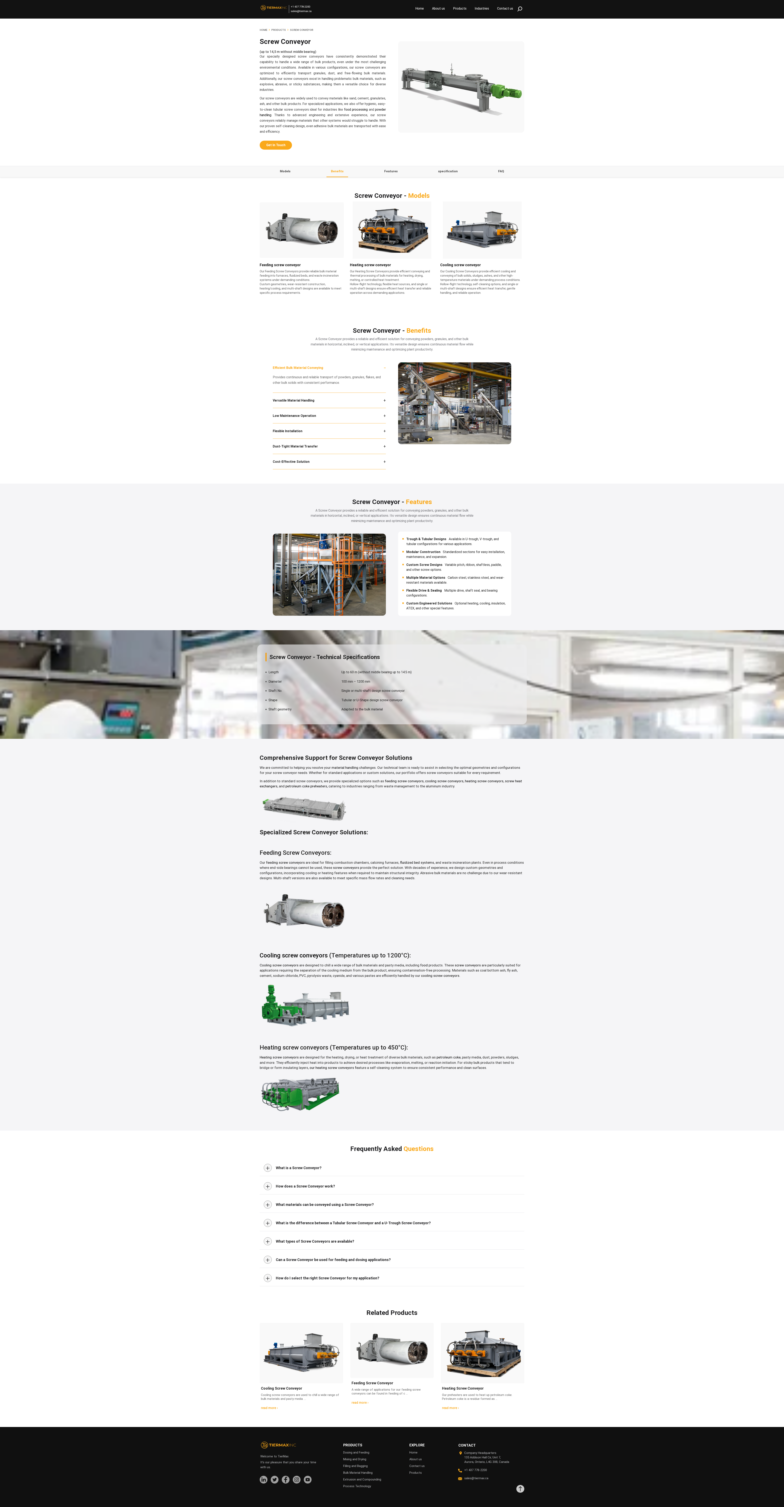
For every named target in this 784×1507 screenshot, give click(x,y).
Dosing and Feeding (356, 1452)
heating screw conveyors (484, 781)
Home (419, 8)
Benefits (337, 171)
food (424, 965)
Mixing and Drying (354, 1459)
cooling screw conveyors (444, 781)
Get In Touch (275, 145)
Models (285, 171)
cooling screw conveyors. (440, 976)
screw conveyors (346, 868)
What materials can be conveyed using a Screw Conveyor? (320, 1205)
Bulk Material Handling (358, 1473)
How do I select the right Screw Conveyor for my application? (322, 1278)
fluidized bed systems (417, 862)
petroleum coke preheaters (306, 786)
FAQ (501, 171)
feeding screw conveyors (404, 781)
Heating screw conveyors (279, 1057)
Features (391, 171)
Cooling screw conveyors (279, 965)
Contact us (505, 8)
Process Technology (357, 1486)
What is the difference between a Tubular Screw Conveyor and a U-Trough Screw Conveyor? (348, 1223)
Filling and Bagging (355, 1466)
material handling (345, 768)
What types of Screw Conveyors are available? (310, 1241)
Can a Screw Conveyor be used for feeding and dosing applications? (328, 1260)
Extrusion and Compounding (362, 1479)
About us (438, 8)
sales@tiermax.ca (301, 11)
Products (460, 8)
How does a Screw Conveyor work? (300, 1186)
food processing (356, 109)
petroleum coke (449, 1057)
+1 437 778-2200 (300, 6)
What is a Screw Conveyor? (294, 1168)
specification (448, 171)
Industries (482, 8)
